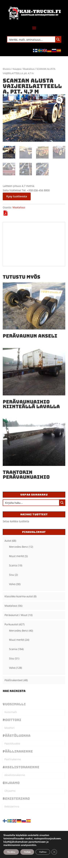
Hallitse (42, 851)
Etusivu (7, 68)
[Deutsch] (49, 50)
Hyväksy (11, 851)
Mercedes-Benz (18, 546)
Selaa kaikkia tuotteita (16, 521)
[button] (59, 100)
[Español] (59, 50)
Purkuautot (11, 624)
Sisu (11, 574)
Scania (13, 565)
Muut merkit (16, 556)
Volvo (12, 584)
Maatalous (28, 68)
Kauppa (17, 68)
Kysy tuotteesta (16, 196)
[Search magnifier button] (58, 39)
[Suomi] (35, 50)
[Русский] (54, 50)
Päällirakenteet (14, 680)
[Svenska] (40, 50)
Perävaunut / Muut (16, 615)
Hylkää (27, 851)
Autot (8, 540)
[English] (44, 50)
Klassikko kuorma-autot (19, 596)
